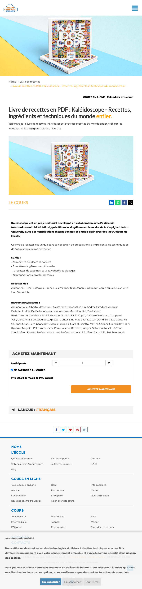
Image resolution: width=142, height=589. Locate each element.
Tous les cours (18, 516)
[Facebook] (124, 202)
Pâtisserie (16, 527)
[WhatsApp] (118, 202)
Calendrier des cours (120, 97)
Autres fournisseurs (61, 464)
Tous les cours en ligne (23, 484)
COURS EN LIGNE (94, 97)
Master (95, 490)
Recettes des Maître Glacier (26, 500)
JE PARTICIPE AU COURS (29, 370)
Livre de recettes (30, 81)
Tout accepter (51, 581)
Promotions (57, 490)
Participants (18, 363)
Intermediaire (98, 484)
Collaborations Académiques (27, 464)
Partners (95, 458)
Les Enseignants (60, 458)
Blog (13, 469)
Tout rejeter (92, 581)
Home (12, 81)
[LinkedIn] (111, 202)
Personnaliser (72, 581)
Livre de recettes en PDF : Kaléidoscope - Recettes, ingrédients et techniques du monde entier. (69, 86)
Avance (15, 490)
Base (54, 484)
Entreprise (57, 495)
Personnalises (58, 527)
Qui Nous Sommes (21, 458)
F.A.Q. (94, 464)
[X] (130, 202)
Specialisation (18, 495)
